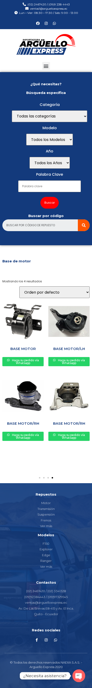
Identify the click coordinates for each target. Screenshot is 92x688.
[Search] (84, 225)
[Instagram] (46, 23)
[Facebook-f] (36, 640)
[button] (46, 66)
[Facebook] (37, 23)
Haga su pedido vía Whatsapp (25, 361)
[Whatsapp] (54, 23)
